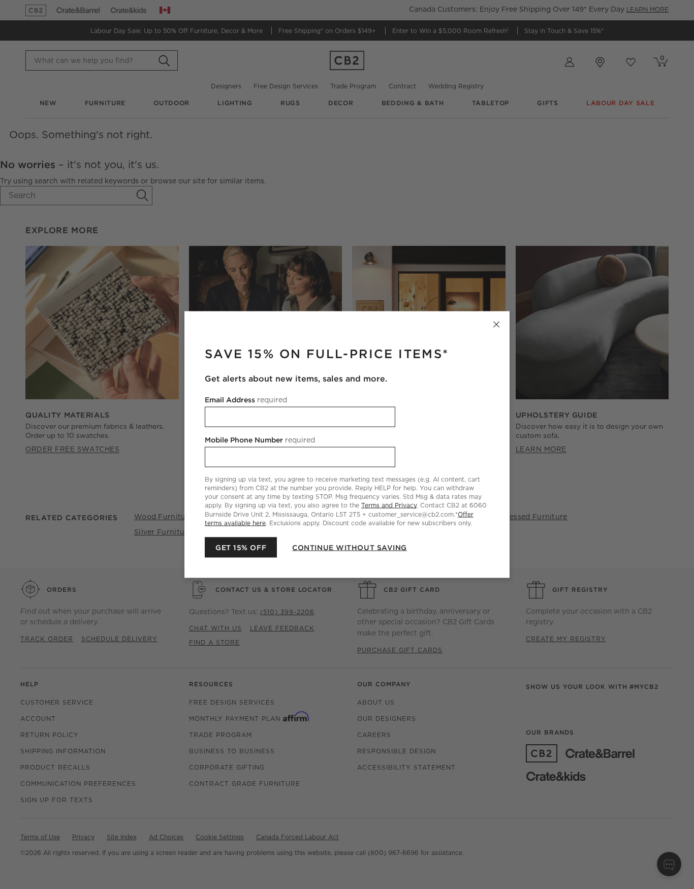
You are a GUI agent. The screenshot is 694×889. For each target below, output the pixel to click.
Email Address (246, 399)
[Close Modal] (496, 324)
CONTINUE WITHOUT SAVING (349, 547)
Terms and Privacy (389, 505)
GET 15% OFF (240, 547)
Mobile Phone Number (260, 439)
